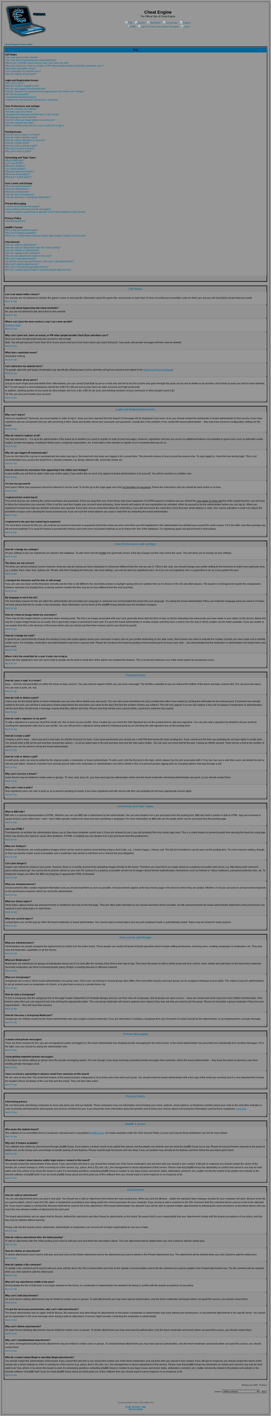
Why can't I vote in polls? (18, 151)
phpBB (129, 1402)
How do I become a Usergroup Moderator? (28, 197)
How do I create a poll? (17, 143)
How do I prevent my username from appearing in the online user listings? (44, 91)
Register (187, 23)
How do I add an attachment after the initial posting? (33, 247)
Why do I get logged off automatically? (25, 88)
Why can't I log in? (14, 83)
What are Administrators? (18, 186)
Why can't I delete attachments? (22, 264)
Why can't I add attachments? (20, 258)
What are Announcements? (19, 171)
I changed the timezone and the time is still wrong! (32, 114)
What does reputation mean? (20, 68)
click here (241, 1108)
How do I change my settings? (21, 109)
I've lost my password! (16, 94)
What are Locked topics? (18, 177)
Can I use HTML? (14, 163)
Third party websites (135, 1409)
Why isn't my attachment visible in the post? (28, 256)
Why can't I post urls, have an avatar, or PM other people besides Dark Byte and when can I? (54, 65)
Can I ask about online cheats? (21, 57)
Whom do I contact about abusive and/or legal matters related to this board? (45, 235)
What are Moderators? (17, 189)
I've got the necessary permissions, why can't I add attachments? (39, 261)
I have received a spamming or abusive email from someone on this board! (45, 212)
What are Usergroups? (17, 191)
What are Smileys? (15, 166)
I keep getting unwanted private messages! (28, 209)
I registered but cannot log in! (20, 97)
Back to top (11, 301)
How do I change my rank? (19, 122)
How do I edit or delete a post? (21, 137)
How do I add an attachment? (21, 244)
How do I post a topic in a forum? (22, 134)
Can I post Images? (15, 168)
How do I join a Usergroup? (20, 194)
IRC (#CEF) (136, 1407)
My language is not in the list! (20, 117)
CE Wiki (128, 1407)
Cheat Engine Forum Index (19, 44)
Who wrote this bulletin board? (21, 230)
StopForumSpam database (157, 369)
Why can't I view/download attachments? (26, 267)
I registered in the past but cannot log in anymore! (31, 99)
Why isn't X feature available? (21, 233)
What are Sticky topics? (17, 174)
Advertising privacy (15, 221)
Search (141, 23)
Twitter (143, 1407)
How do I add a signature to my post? (25, 140)
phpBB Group (96, 1133)
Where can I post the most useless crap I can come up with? (37, 63)
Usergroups (172, 23)
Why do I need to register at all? (22, 86)
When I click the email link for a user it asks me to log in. (34, 125)
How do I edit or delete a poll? (21, 145)
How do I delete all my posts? (21, 74)
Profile (133, 26)
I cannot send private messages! (22, 206)
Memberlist (155, 23)
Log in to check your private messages (160, 26)
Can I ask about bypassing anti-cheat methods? (30, 60)
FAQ (130, 23)
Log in (187, 26)
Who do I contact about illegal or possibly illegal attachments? (38, 269)
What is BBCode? (14, 160)
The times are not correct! (18, 111)
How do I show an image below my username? (30, 120)
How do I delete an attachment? (22, 250)
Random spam (13, 325)
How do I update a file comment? (22, 253)
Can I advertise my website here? (23, 71)
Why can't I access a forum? (20, 148)
